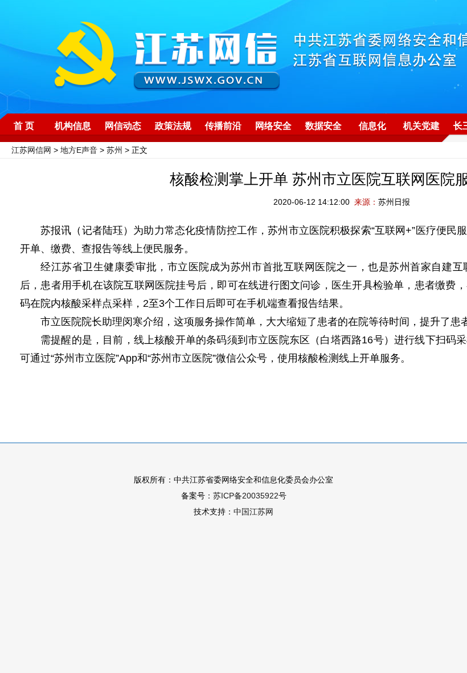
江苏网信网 (31, 150)
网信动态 (123, 126)
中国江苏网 (253, 511)
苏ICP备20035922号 (249, 495)
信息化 (372, 126)
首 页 (24, 126)
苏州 (114, 150)
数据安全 (323, 126)
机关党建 (421, 126)
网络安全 (273, 126)
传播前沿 (223, 126)
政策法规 (173, 126)
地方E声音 (78, 150)
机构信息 (73, 126)
